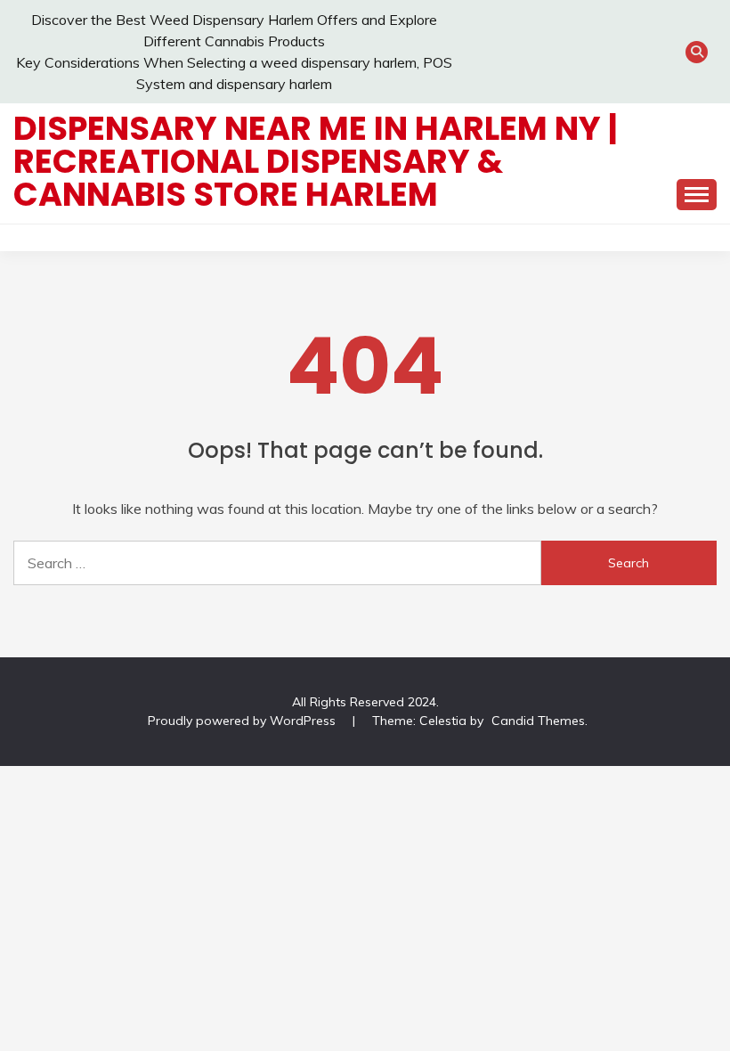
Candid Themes (538, 721)
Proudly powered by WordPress (243, 721)
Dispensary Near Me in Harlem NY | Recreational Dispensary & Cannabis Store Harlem (315, 161)
